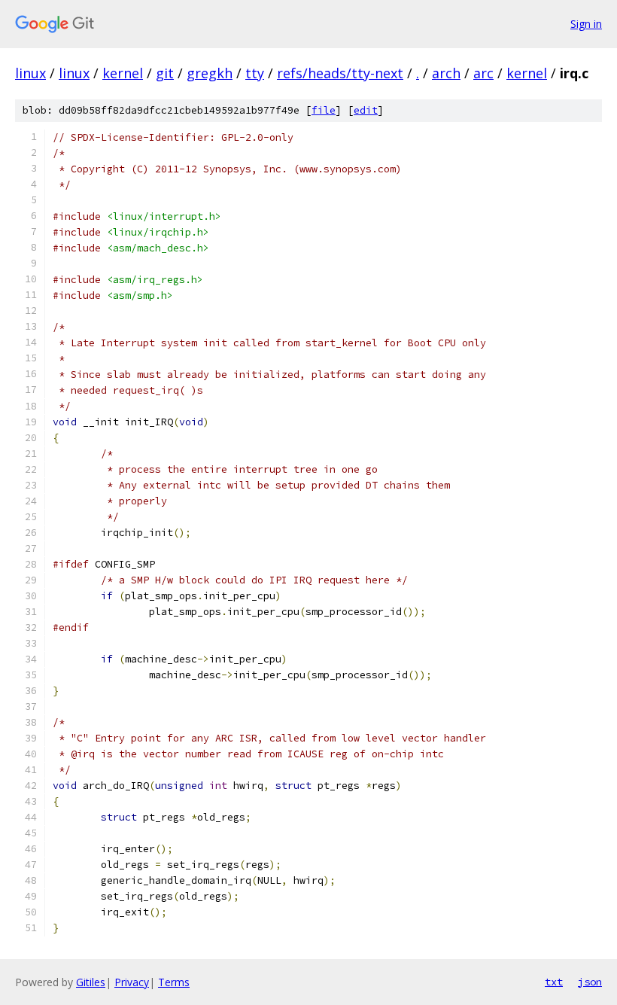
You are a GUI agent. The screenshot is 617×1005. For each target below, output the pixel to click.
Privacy (131, 982)
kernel (122, 73)
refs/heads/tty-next (340, 73)
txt (554, 981)
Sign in (586, 24)
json (590, 981)
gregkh (210, 73)
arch (446, 73)
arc (483, 73)
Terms (174, 982)
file (324, 110)
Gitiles (90, 982)
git (165, 73)
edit (366, 110)
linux (30, 73)
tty (254, 73)
